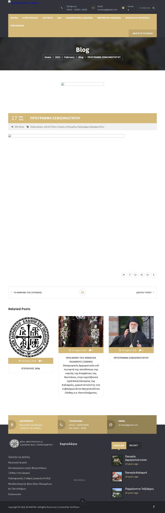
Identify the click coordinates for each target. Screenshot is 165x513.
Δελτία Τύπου (50, 126)
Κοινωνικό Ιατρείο (17, 462)
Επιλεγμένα (71, 126)
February (69, 57)
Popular (119, 445)
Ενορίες (61, 126)
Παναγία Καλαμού (136, 472)
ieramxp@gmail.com (107, 9)
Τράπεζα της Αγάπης (19, 457)
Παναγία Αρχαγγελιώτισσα (136, 458)
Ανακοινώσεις (36, 126)
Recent (133, 445)
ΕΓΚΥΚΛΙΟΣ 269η (30, 368)
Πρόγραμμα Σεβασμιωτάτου (91, 126)
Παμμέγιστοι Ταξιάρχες (139, 489)
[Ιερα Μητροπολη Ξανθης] (23, 2)
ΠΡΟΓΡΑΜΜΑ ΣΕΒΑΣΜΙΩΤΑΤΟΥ (131, 357)
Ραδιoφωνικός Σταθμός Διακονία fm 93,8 (29, 478)
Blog (80, 57)
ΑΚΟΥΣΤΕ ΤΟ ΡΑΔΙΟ (143, 33)
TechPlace (74, 507)
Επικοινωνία (14, 494)
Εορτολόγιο (79, 479)
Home (48, 57)
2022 (57, 57)
